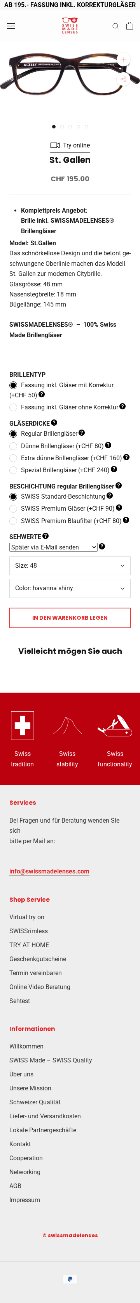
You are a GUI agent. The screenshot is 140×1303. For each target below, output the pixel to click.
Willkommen (26, 1046)
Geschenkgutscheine (37, 959)
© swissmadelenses (70, 1235)
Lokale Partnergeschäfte (42, 1130)
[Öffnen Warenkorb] (129, 25)
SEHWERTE (25, 537)
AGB (15, 1186)
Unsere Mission (30, 1088)
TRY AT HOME (29, 945)
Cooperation (26, 1158)
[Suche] (115, 26)
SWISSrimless (28, 931)
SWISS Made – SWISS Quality (50, 1060)
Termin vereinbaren (35, 973)
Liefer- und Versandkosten (45, 1116)
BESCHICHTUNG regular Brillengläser (61, 486)
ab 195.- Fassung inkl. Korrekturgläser (70, 5)
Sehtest (19, 1001)
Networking (24, 1172)
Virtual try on (26, 917)
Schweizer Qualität (35, 1102)
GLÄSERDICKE (29, 423)
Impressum (24, 1200)
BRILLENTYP (27, 374)
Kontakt (20, 1144)
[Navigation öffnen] (11, 26)
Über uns (21, 1074)
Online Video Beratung (39, 987)
